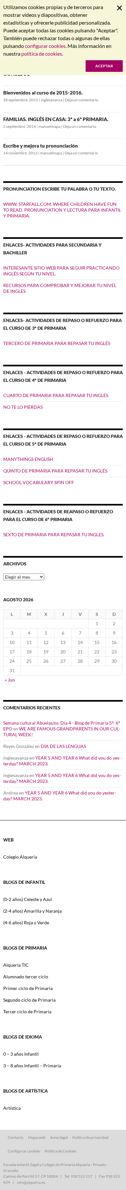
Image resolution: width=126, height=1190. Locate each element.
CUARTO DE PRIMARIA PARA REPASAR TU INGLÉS (55, 395)
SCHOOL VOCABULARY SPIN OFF (38, 482)
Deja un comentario (81, 99)
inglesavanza (51, 99)
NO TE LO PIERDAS (23, 407)
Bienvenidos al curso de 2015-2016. (43, 92)
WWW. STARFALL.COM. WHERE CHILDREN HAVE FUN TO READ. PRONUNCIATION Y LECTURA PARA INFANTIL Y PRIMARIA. (62, 209)
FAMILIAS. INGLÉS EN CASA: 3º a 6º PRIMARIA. (56, 119)
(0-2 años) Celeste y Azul (27, 899)
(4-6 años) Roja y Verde (26, 922)
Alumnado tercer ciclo (25, 976)
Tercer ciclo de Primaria (27, 1011)
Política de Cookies (60, 1151)
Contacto (16, 1137)
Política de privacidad (90, 1137)
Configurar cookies (24, 1151)
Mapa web (37, 1137)
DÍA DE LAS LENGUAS (63, 746)
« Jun (10, 680)
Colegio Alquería (20, 857)
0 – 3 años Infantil (21, 1054)
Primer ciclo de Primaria (28, 988)
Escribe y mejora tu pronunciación (40, 146)
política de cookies (41, 53)
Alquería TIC (16, 965)
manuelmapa (49, 126)
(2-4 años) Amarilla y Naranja (32, 911)
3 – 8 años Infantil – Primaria (32, 1065)
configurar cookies (45, 46)
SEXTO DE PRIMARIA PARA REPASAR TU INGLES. (53, 534)
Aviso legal (59, 1137)
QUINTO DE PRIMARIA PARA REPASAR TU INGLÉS (55, 470)
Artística (12, 1108)
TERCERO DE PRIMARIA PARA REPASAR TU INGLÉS (56, 343)
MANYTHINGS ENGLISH (28, 459)
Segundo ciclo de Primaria (29, 1000)
